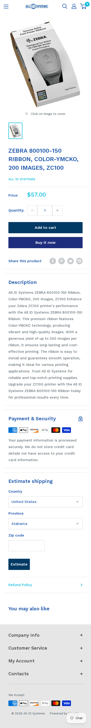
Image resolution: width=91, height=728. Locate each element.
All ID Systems (21, 179)
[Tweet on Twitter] (70, 261)
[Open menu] (6, 6)
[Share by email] (79, 261)
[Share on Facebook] (52, 261)
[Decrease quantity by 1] (32, 210)
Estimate (19, 564)
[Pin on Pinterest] (61, 261)
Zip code (16, 535)
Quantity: (16, 210)
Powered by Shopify (64, 713)
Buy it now (45, 242)
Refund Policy (20, 585)
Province (16, 513)
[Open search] (64, 6)
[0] (83, 6)
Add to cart (45, 227)
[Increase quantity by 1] (57, 210)
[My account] (74, 6)
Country (15, 491)
